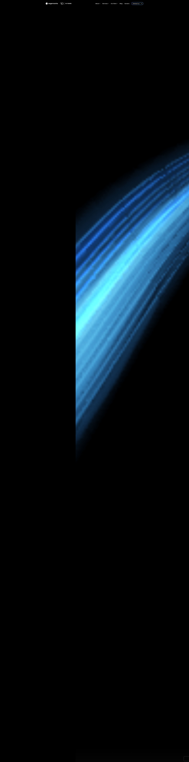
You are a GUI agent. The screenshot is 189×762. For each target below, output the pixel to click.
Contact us (136, 3)
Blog (121, 3)
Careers (126, 3)
